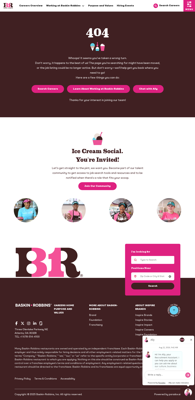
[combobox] (152, 276)
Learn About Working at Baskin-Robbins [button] (98, 89)
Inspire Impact (143, 325)
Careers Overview (31, 6)
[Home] (8, 6)
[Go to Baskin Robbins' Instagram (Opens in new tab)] (28, 323)
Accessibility (67, 379)
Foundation (95, 320)
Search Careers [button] (48, 89)
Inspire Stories (143, 320)
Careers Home (64, 305)
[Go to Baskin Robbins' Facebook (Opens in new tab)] (16, 323)
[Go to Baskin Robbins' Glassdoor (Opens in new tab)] (41, 323)
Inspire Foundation (146, 335)
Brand (92, 315)
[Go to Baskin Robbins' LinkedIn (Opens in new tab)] (35, 323)
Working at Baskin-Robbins (63, 6)
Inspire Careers (144, 330)
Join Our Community (97, 186)
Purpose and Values (100, 6)
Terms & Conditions (45, 379)
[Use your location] (170, 276)
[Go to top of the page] (174, 310)
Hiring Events (125, 6)
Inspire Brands (143, 315)
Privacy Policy (23, 379)
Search (152, 286)
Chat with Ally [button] (148, 89)
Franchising (96, 325)
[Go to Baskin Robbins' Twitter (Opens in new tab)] (22, 323)
